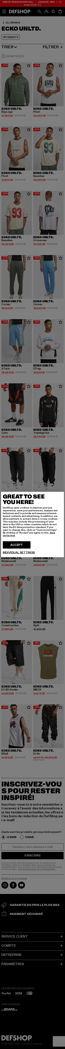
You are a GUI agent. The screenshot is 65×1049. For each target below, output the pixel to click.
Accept (16, 545)
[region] (32, 524)
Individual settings (19, 553)
